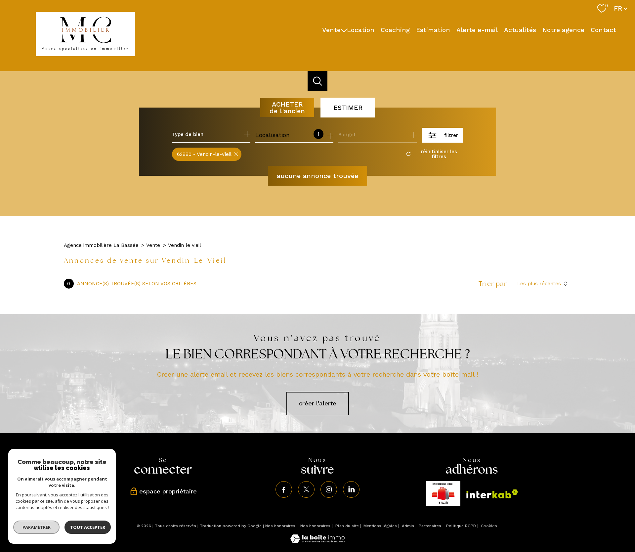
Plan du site (347, 526)
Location (360, 29)
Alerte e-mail (477, 29)
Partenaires (430, 526)
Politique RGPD (461, 526)
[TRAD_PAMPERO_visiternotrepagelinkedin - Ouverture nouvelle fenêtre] (351, 489)
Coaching (395, 29)
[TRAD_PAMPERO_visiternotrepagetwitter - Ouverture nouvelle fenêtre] (306, 489)
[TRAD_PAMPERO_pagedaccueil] (85, 54)
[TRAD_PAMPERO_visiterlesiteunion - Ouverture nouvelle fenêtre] (443, 493)
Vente (331, 29)
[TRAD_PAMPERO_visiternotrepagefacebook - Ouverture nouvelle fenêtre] (283, 489)
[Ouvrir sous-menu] (344, 30)
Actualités (520, 29)
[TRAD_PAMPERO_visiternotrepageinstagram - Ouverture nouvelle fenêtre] (328, 489)
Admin (408, 526)
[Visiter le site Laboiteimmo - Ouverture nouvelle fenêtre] (317, 540)
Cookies (489, 526)
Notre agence (563, 29)
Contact (603, 29)
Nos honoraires (280, 526)
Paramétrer (36, 527)
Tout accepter (87, 527)
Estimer (347, 108)
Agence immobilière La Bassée (101, 245)
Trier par (493, 284)
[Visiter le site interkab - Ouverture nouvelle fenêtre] (492, 493)
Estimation (433, 29)
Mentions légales (380, 526)
